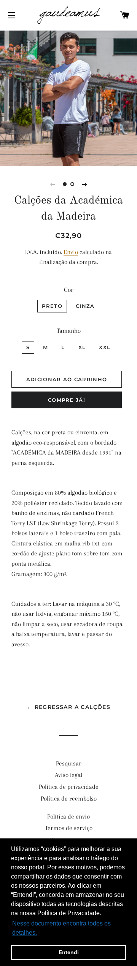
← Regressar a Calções (68, 707)
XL (82, 347)
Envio (71, 252)
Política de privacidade (69, 786)
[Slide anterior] (52, 184)
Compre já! (66, 400)
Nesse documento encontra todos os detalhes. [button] (61, 928)
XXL (104, 347)
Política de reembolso (69, 798)
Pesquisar (68, 763)
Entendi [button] (69, 952)
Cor (68, 289)
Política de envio (68, 816)
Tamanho (69, 330)
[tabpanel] (68, 97)
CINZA (85, 306)
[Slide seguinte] (84, 184)
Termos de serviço (68, 828)
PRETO (52, 306)
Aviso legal (68, 774)
